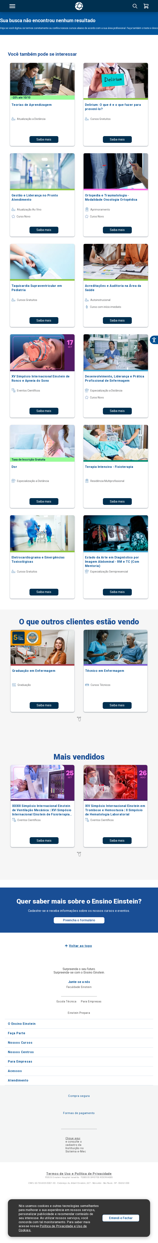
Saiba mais (43, 139)
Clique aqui (73, 1138)
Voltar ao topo (80, 946)
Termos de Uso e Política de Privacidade (79, 1174)
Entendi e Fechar (121, 1218)
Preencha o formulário (79, 920)
